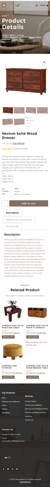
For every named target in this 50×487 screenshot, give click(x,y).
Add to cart (29, 203)
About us (28, 416)
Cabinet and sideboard (11, 401)
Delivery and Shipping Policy (36, 409)
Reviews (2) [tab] (12, 226)
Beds (4, 398)
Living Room (25, 194)
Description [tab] (12, 212)
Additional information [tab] (19, 219)
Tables (4, 409)
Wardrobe (6, 413)
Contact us (29, 420)
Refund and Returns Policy (35, 412)
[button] (4, 5)
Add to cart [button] (8, 337)
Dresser (14, 37)
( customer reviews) (20, 148)
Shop (12, 35)
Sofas (4, 405)
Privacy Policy (30, 401)
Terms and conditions (33, 405)
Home (5, 35)
